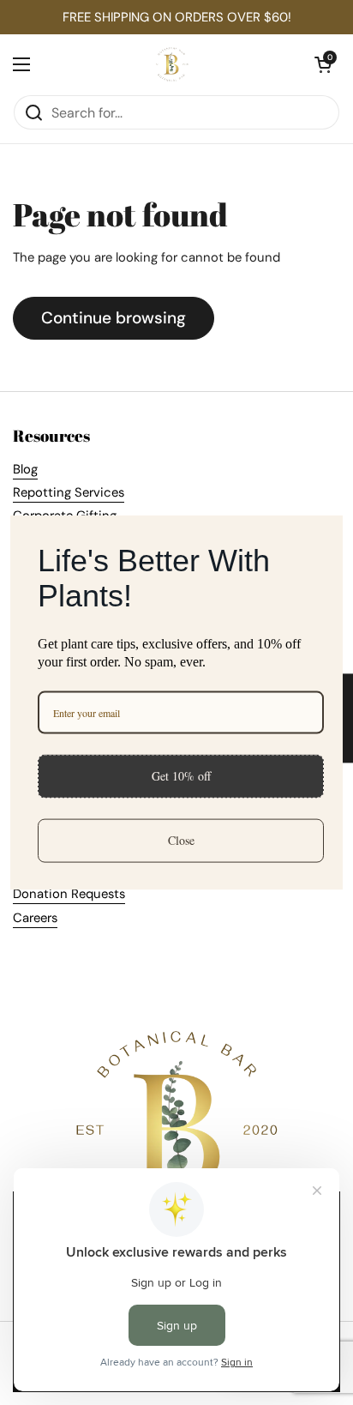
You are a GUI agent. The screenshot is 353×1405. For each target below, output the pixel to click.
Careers (35, 917)
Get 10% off (181, 776)
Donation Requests (69, 893)
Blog (25, 469)
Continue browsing (113, 318)
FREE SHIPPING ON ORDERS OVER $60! (177, 17)
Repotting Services (68, 492)
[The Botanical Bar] (172, 64)
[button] (323, 64)
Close (181, 840)
